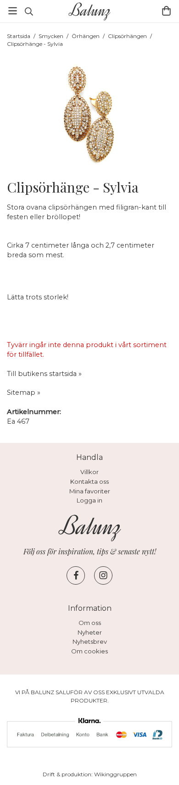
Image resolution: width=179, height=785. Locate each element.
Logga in (89, 500)
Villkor (89, 471)
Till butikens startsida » (44, 374)
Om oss (89, 622)
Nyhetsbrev (90, 641)
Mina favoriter (89, 491)
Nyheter (90, 632)
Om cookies (89, 651)
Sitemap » (23, 392)
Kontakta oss (89, 481)
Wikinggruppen (115, 774)
